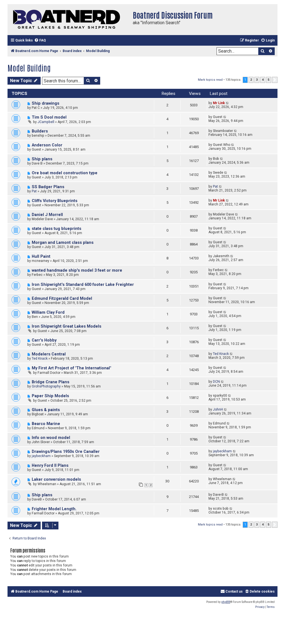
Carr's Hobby (44, 340)
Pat (34, 191)
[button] (274, 80)
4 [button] (263, 80)
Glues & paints (46, 409)
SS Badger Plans (48, 187)
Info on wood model (51, 437)
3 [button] (257, 80)
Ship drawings (45, 103)
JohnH (218, 409)
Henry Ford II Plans (50, 465)
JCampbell (46, 122)
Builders (40, 131)
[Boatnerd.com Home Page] (69, 20)
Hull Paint (41, 256)
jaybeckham (41, 456)
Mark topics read (210, 80)
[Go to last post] (227, 103)
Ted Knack (40, 358)
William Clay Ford (48, 312)
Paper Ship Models (50, 396)
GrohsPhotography (46, 386)
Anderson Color (47, 145)
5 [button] (268, 80)
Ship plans (42, 159)
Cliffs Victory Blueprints (54, 200)
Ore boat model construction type (64, 173)
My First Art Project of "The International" (71, 368)
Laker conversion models (56, 479)
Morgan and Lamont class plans (63, 242)
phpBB (225, 601)
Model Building (29, 68)
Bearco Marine (46, 423)
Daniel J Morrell (47, 214)
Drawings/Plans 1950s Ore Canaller (66, 451)
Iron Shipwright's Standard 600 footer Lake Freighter (83, 284)
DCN (216, 382)
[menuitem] (40, 40)
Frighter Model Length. (54, 509)
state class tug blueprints (56, 228)
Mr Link (219, 103)
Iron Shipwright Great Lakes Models (66, 326)
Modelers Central (49, 354)
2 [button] (251, 80)
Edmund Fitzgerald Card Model (62, 298)
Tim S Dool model (49, 117)
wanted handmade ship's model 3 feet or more (77, 270)
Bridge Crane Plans (50, 382)
